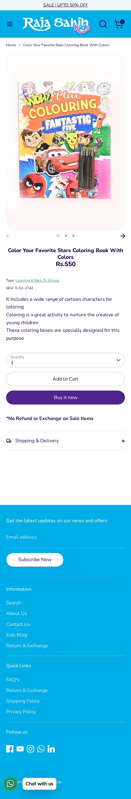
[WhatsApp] (40, 748)
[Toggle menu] (10, 24)
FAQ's (12, 679)
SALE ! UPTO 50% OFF (65, 5)
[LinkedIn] (51, 748)
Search (13, 602)
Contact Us (18, 624)
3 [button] (73, 236)
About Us (16, 613)
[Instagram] (30, 748)
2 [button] (66, 236)
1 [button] (58, 235)
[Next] (122, 236)
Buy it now (65, 397)
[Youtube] (20, 748)
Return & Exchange (27, 645)
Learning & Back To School (37, 280)
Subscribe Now (34, 559)
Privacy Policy (21, 711)
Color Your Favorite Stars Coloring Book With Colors (66, 45)
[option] (65, 141)
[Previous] (8, 236)
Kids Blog (16, 635)
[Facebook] (9, 748)
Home (11, 45)
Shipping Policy (23, 701)
